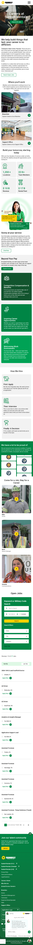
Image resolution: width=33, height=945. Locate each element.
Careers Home (5, 880)
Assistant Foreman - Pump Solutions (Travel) (16, 810)
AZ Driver (5, 686)
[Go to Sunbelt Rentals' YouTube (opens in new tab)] (2, 924)
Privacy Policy (4, 872)
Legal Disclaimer (5, 877)
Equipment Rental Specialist (8, 900)
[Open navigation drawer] (29, 2)
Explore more (7, 268)
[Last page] (28, 825)
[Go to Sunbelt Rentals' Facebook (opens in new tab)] (4, 924)
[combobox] (11, 614)
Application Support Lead (10, 732)
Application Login (10, 910)
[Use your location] (17, 614)
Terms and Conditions (6, 874)
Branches (4, 890)
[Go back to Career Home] (7, 2)
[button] (16, 631)
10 (20, 825)
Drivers (3, 893)
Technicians (4, 897)
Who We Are (5, 883)
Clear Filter (7, 646)
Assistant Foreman (8, 748)
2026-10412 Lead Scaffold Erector (13, 670)
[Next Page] (24, 825)
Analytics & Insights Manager (11, 717)
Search (16, 621)
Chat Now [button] (6, 250)
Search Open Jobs (8, 75)
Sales (2, 902)
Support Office (5, 905)
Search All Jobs (16, 22)
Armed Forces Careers (8, 886)
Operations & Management (8, 895)
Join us (5, 848)
